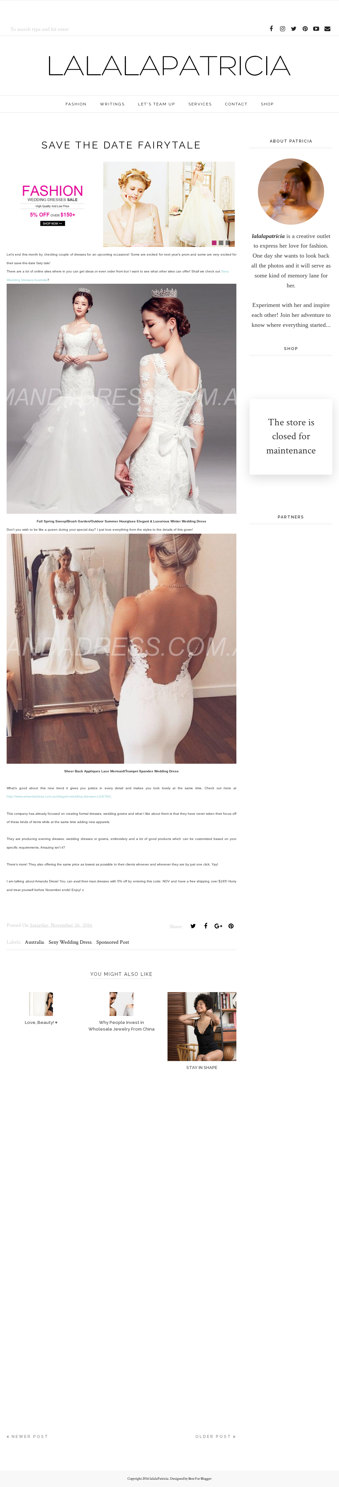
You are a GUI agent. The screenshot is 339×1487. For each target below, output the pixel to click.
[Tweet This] (193, 926)
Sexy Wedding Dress (70, 942)
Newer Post (30, 1436)
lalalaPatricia (159, 1478)
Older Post (213, 1436)
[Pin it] (230, 926)
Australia (34, 942)
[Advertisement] (84, 10)
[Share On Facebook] (205, 926)
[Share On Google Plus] (218, 926)
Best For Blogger (200, 1478)
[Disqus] (121, 1174)
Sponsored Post (112, 942)
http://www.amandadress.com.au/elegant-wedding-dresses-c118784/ (59, 796)
